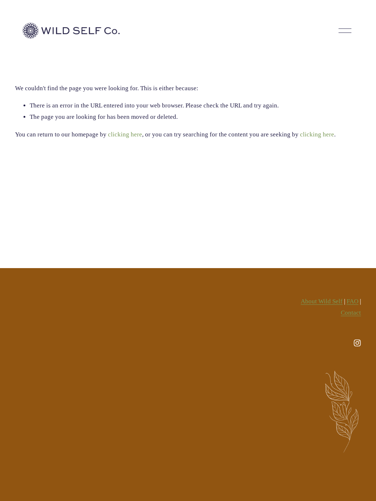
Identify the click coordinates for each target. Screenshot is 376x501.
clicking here (125, 134)
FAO (352, 301)
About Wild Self (322, 301)
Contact (351, 312)
